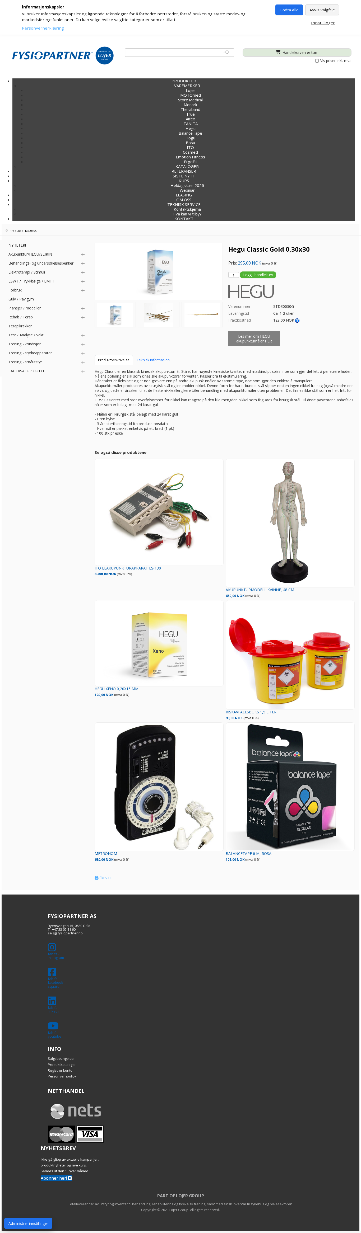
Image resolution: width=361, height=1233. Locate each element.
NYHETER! (17, 245)
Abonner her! (54, 1178)
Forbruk (15, 290)
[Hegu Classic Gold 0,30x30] (115, 314)
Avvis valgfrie (322, 9)
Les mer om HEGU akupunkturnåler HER (254, 338)
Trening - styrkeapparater (30, 352)
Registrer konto (60, 1070)
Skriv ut (105, 877)
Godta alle (289, 9)
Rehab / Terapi (21, 316)
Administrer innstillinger (28, 1223)
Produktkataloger (62, 1064)
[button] (183, 180)
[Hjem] (63, 55)
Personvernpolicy (62, 1076)
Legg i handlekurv (258, 274)
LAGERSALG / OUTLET (27, 370)
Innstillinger (323, 22)
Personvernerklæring (43, 28)
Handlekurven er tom (299, 52)
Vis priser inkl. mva (335, 60)
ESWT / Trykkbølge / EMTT (31, 281)
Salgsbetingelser (61, 1058)
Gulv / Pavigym (21, 299)
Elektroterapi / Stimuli (26, 272)
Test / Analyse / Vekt (26, 334)
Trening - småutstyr (25, 361)
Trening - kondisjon (24, 343)
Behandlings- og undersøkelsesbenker (40, 263)
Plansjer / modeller (24, 307)
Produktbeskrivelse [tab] (113, 359)
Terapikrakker (20, 325)
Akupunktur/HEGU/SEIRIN (30, 254)
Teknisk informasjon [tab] (153, 359)
